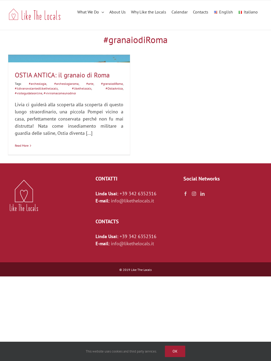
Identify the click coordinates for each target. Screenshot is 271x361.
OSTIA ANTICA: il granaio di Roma (62, 75)
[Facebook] (185, 194)
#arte (89, 84)
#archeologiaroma (66, 84)
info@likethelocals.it (132, 201)
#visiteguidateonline (28, 93)
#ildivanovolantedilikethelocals (36, 88)
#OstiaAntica (114, 88)
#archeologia (37, 84)
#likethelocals (81, 88)
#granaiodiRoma (112, 84)
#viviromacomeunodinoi (60, 93)
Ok (175, 351)
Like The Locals (141, 270)
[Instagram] (194, 194)
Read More (22, 145)
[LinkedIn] (202, 194)
